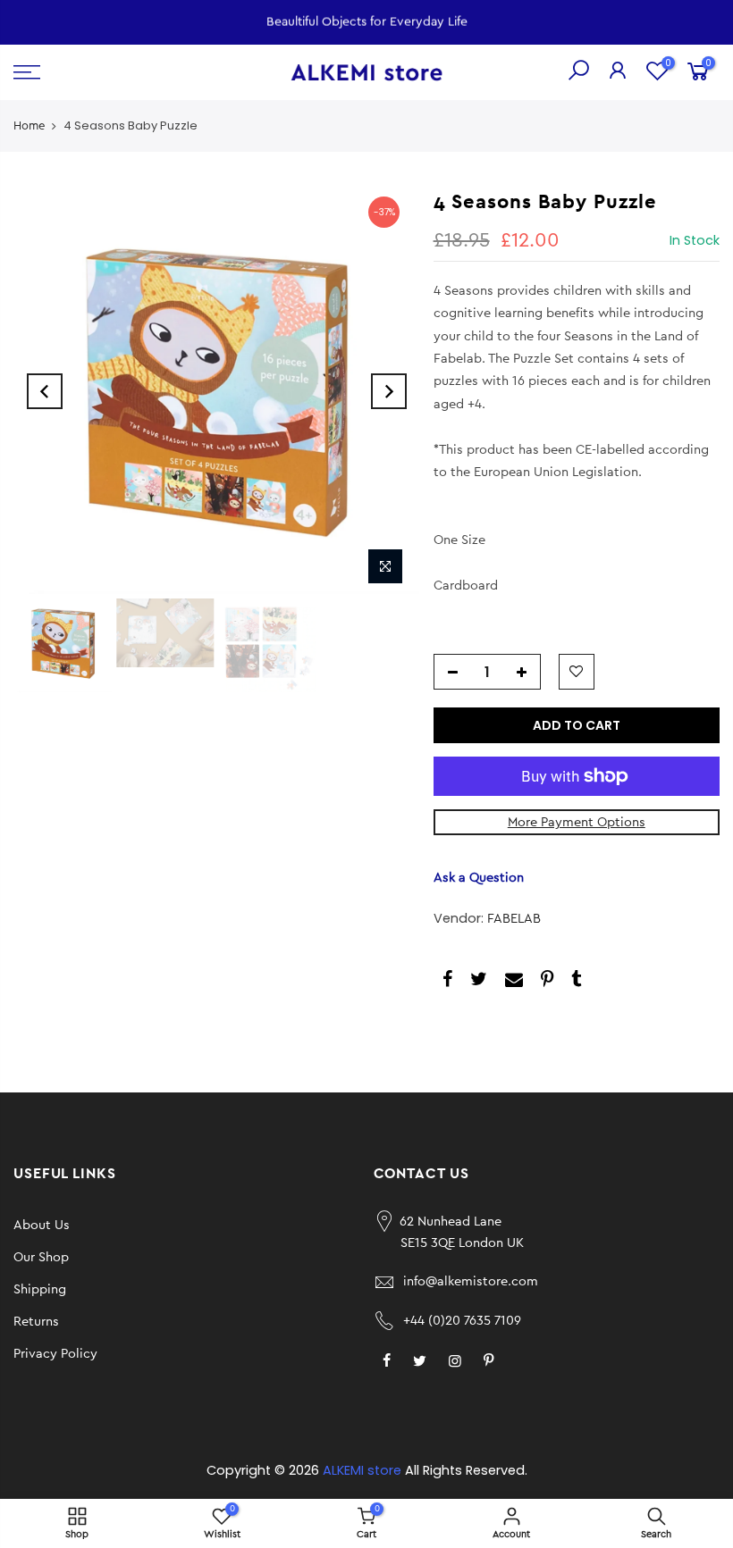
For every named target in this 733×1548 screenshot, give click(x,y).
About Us (41, 1225)
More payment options (576, 822)
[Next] (389, 391)
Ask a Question (479, 877)
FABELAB (514, 918)
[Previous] (45, 391)
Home (29, 125)
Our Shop (41, 1257)
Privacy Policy (55, 1353)
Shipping (39, 1289)
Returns (36, 1321)
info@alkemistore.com (470, 1281)
